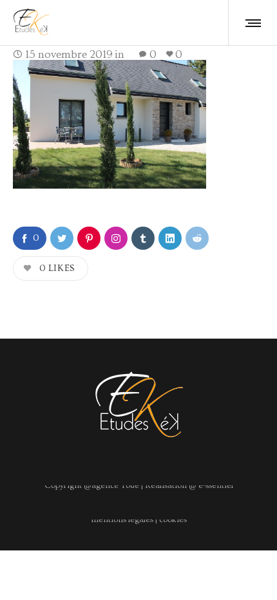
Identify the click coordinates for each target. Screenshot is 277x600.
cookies (173, 519)
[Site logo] (31, 22)
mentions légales (122, 519)
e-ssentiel (214, 485)
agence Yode (115, 485)
